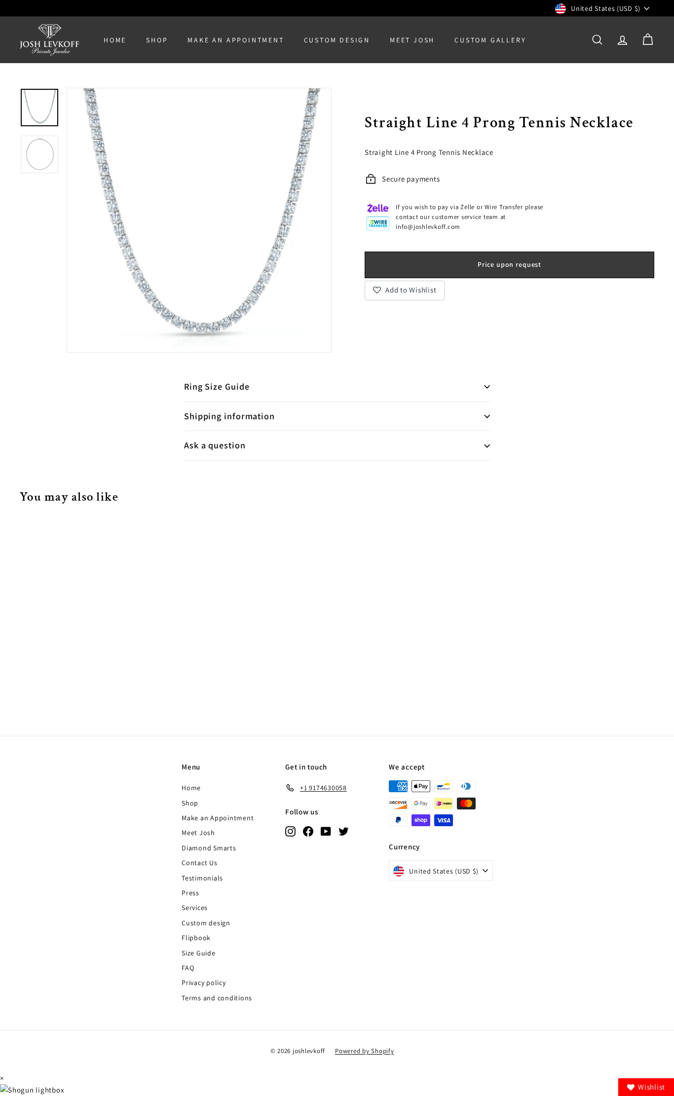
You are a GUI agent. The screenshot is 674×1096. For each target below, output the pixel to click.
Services (195, 907)
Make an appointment (235, 40)
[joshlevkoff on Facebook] (308, 831)
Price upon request (509, 263)
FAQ (188, 967)
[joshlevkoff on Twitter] (343, 831)
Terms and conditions (217, 997)
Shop (157, 40)
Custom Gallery (490, 40)
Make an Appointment (218, 817)
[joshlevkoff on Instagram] (290, 831)
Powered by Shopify (364, 1051)
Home (115, 40)
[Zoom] (199, 220)
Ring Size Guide (217, 386)
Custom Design (337, 40)
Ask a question (215, 445)
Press (190, 892)
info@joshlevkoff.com (428, 226)
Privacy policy (204, 982)
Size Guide (199, 953)
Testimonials (202, 878)
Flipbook (196, 937)
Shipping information (229, 416)
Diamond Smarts (209, 847)
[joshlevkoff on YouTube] (326, 831)
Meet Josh (412, 40)
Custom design (206, 922)
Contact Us (200, 862)
